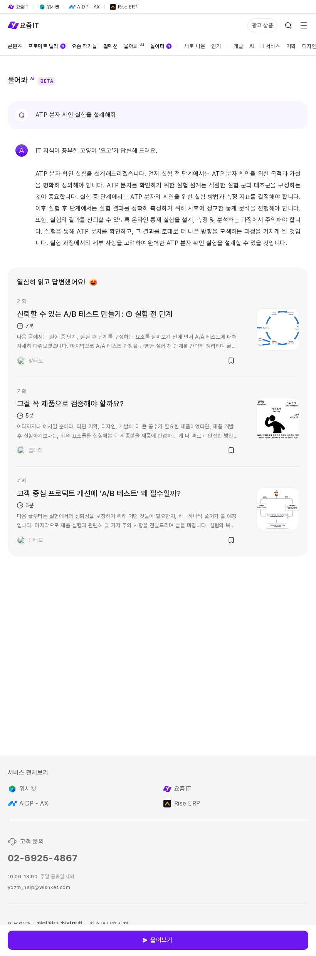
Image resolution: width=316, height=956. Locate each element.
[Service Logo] (23, 25)
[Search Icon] (288, 25)
